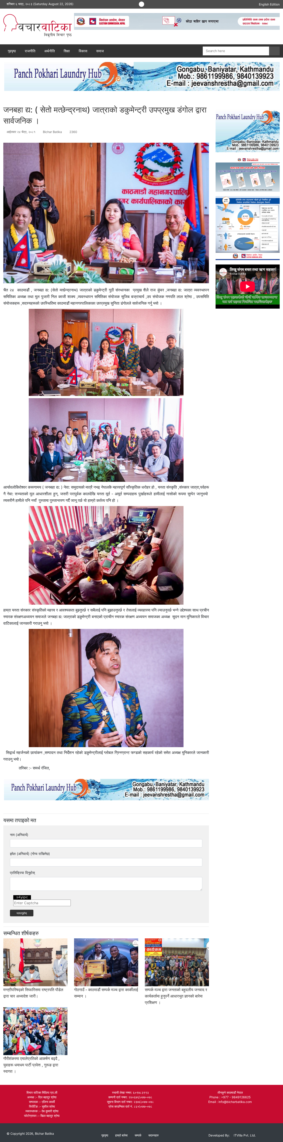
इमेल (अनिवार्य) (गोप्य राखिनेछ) (30, 853)
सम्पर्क (138, 1135)
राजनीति (30, 51)
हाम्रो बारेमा (121, 1135)
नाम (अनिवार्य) (19, 835)
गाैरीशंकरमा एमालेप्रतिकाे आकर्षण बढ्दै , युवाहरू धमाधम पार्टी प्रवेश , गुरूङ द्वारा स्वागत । (31, 1065)
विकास (83, 51)
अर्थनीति (49, 51)
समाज (100, 51)
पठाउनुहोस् (22, 913)
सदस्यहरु (153, 1135)
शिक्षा (67, 51)
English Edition (269, 4)
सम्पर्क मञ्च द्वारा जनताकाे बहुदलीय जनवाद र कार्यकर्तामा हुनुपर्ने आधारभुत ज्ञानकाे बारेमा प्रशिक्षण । (176, 996)
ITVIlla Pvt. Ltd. (245, 1135)
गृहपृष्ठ (12, 51)
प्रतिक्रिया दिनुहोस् (22, 872)
